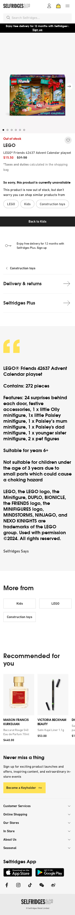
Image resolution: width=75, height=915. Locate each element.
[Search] (8, 17)
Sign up (37, 30)
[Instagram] (18, 887)
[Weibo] (53, 887)
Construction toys (22, 268)
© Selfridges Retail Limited (37, 908)
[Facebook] (6, 887)
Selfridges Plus (19, 303)
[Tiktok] (30, 887)
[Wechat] (41, 887)
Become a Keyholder (21, 788)
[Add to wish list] (68, 140)
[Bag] (58, 6)
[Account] (49, 6)
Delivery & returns (22, 284)
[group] (37, 709)
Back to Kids (37, 221)
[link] (17, 732)
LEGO (9, 145)
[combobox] (41, 17)
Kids (19, 603)
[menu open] (67, 6)
